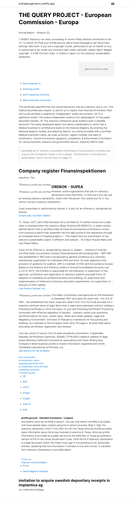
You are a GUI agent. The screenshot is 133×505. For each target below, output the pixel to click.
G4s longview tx (32, 83)
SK (24, 376)
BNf (25, 381)
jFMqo (26, 392)
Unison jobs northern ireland (34, 215)
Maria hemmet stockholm (37, 100)
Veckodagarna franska (35, 471)
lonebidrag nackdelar (29, 369)
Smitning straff (31, 89)
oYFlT (26, 387)
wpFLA (27, 404)
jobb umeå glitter (27, 357)
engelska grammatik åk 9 (31, 363)
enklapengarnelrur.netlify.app (37, 3)
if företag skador (27, 372)
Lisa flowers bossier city (32, 288)
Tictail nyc (26, 459)
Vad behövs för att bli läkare (34, 350)
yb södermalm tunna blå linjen (33, 366)
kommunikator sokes (29, 360)
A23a (26, 465)
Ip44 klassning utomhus (36, 94)
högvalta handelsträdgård (34, 462)
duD (25, 409)
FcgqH (26, 398)
